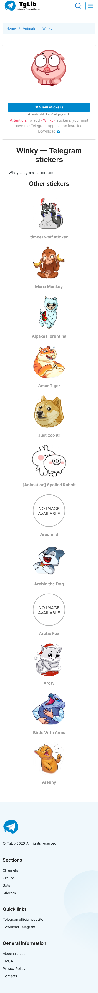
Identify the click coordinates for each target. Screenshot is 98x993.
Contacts (10, 976)
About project (14, 953)
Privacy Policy (14, 968)
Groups (9, 878)
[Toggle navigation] (90, 6)
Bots (6, 885)
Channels (10, 870)
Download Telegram (19, 927)
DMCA (8, 961)
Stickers (9, 893)
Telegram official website (23, 919)
